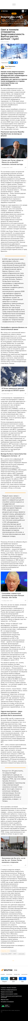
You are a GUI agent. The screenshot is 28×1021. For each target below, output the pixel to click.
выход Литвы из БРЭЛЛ (6, 953)
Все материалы (8, 68)
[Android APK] (5, 1006)
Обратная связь (5, 999)
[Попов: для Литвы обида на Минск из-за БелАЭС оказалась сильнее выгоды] (14, 148)
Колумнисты (13, 950)
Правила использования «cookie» (9, 994)
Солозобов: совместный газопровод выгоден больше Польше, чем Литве (13, 595)
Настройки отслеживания (7, 1001)
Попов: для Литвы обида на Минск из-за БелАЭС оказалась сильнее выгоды (12, 162)
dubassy (12, 59)
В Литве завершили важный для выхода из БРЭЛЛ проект (13, 389)
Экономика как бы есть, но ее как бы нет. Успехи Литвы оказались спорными (13, 860)
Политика (9, 974)
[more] (25, 167)
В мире (3, 974)
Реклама (9, 987)
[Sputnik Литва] (5, 11)
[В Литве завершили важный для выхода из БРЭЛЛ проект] (14, 376)
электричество (21, 953)
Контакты (14, 987)
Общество (17, 974)
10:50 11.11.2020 (5, 42)
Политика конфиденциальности (9, 989)
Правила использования (7, 992)
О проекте (3, 987)
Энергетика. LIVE (5, 950)
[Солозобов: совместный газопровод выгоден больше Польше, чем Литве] (14, 581)
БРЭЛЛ (14, 953)
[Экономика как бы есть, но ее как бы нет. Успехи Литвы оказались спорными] (14, 846)
